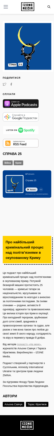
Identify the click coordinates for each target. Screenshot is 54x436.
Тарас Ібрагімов (37, 404)
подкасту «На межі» (29, 344)
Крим (18, 163)
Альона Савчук (13, 404)
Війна (7, 163)
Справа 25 (12, 154)
